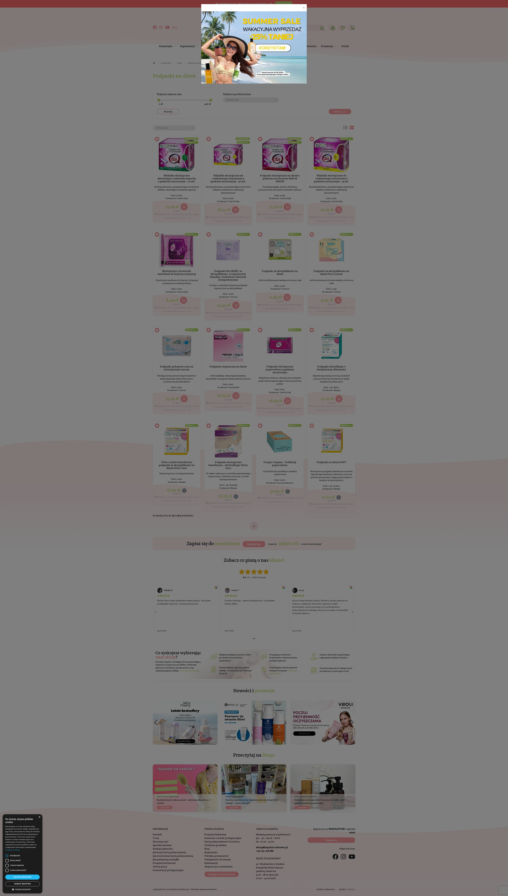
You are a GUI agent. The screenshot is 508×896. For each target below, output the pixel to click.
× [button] (39, 817)
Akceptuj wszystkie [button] (22, 877)
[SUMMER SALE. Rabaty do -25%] (254, 47)
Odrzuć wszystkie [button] (22, 884)
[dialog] (22, 853)
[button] (22, 889)
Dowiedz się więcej (12, 850)
